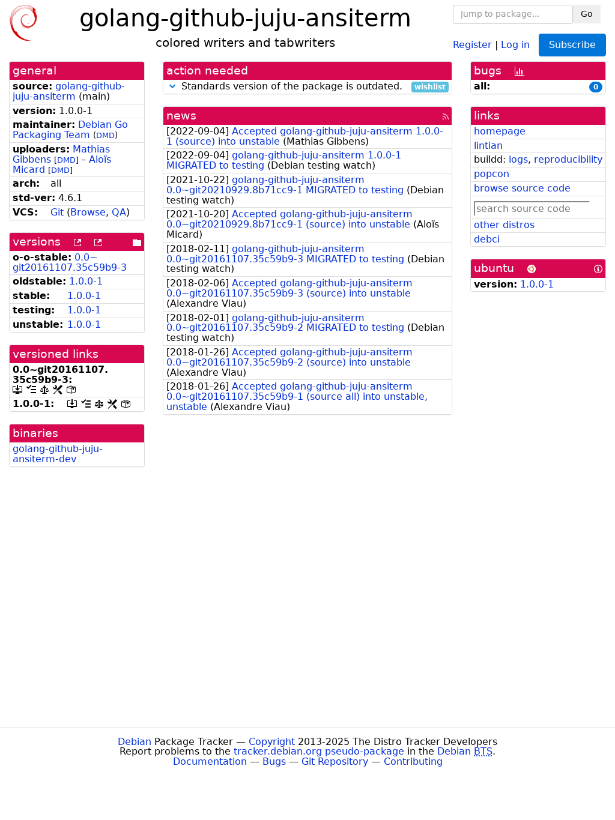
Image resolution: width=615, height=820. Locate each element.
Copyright (272, 741)
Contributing (413, 761)
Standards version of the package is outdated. (312, 87)
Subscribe (572, 44)
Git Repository (334, 761)
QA (119, 212)
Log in (515, 44)
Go (587, 14)
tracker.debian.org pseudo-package (319, 751)
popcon (491, 173)
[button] (172, 86)
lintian (488, 145)
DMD (105, 135)
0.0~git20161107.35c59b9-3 (70, 262)
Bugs (274, 761)
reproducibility (568, 159)
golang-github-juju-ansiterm (69, 91)
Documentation (210, 761)
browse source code (522, 188)
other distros (504, 225)
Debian (134, 741)
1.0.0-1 (86, 281)
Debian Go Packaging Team (70, 129)
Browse (88, 212)
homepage (500, 131)
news (181, 115)
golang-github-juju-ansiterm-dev (58, 454)
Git (57, 212)
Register (472, 44)
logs (518, 159)
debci (487, 239)
